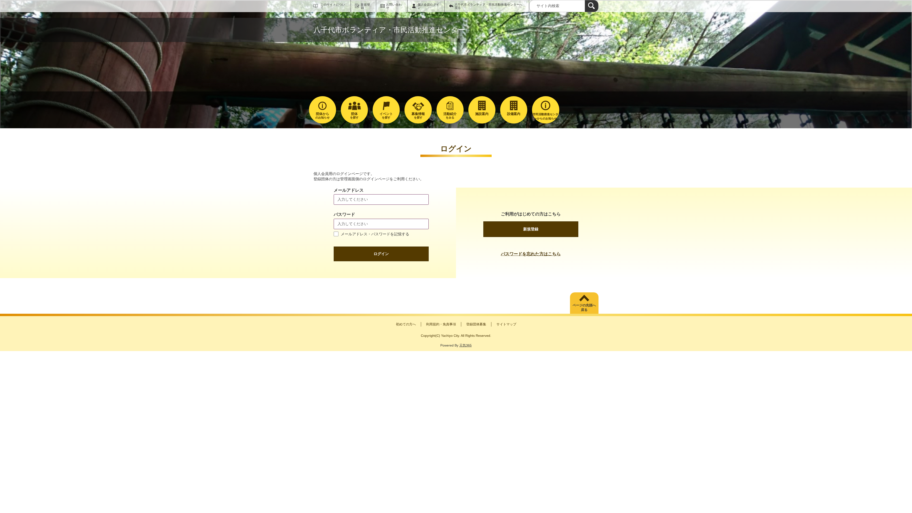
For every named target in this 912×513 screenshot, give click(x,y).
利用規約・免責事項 (441, 324)
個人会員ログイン (428, 6)
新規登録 (365, 6)
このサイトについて (332, 6)
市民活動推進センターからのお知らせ (545, 116)
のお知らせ (322, 115)
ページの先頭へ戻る (584, 307)
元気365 (465, 345)
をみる (450, 115)
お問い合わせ (394, 6)
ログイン (381, 254)
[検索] (591, 6)
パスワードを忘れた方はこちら (531, 254)
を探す (354, 115)
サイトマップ (506, 324)
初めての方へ (406, 324)
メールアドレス (349, 190)
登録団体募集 (476, 324)
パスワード (344, 214)
